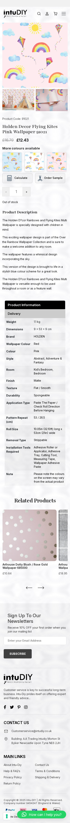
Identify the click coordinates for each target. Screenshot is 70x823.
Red (36, 343)
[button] (41, 814)
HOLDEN (39, 336)
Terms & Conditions (47, 771)
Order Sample (53, 177)
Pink (36, 351)
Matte (37, 380)
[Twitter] (12, 707)
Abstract (39, 358)
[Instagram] (26, 707)
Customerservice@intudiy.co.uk (31, 731)
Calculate (20, 177)
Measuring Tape (44, 459)
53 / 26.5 (39, 417)
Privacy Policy (13, 777)
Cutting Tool (49, 455)
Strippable (40, 440)
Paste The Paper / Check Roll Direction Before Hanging (47, 406)
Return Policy (12, 783)
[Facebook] (5, 707)
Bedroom (40, 373)
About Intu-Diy (13, 764)
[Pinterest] (19, 707)
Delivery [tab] (14, 314)
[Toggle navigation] (63, 13)
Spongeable (42, 395)
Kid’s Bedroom (43, 369)
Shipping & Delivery (47, 777)
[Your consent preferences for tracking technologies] (6, 816)
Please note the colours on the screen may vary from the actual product (49, 477)
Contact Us (42, 764)
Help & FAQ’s (12, 771)
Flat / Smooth (42, 388)
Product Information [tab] (24, 305)
